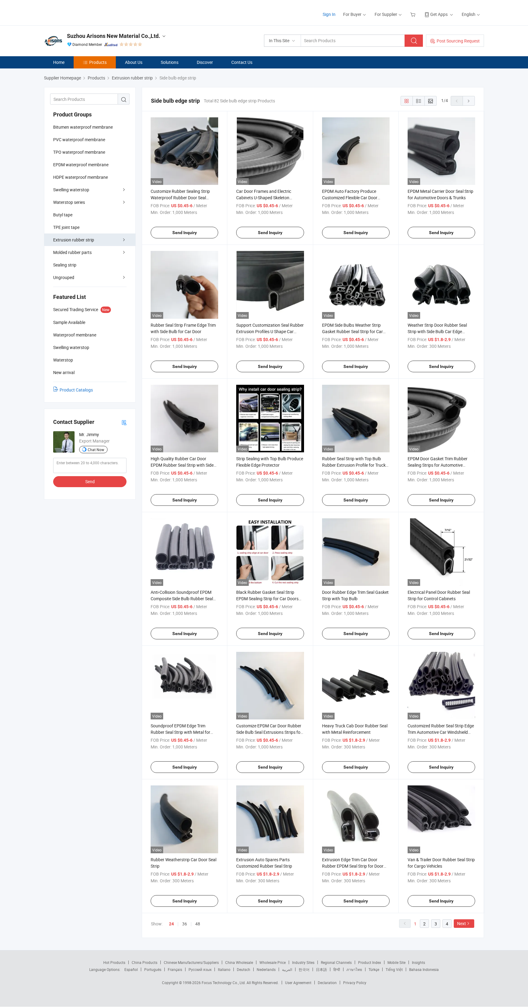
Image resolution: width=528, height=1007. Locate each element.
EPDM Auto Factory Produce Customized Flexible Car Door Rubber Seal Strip (349, 197)
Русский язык (200, 969)
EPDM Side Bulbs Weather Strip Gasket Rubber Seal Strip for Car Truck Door (352, 331)
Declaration (327, 982)
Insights (418, 962)
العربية (287, 969)
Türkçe (374, 969)
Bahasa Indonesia (424, 969)
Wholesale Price (272, 962)
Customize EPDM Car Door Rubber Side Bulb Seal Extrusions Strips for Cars (269, 732)
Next (461, 923)
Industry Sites (303, 962)
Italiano (224, 969)
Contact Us (241, 62)
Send (90, 481)
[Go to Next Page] (469, 100)
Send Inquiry (184, 232)
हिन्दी (336, 969)
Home (58, 62)
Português (152, 969)
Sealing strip (64, 265)
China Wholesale (239, 962)
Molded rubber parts (72, 252)
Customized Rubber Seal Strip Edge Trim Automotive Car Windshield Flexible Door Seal (441, 732)
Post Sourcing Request (458, 41)
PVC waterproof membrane (79, 139)
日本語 (321, 969)
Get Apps (439, 14)
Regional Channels (336, 962)
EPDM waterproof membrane (80, 164)
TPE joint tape (66, 227)
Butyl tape (62, 215)
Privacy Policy (354, 982)
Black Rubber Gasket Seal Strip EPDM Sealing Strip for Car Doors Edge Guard (267, 598)
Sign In (329, 14)
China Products (144, 962)
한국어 (304, 969)
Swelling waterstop (71, 190)
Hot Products (114, 962)
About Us (133, 62)
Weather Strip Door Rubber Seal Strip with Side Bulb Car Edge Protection (437, 331)
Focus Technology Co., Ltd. (224, 982)
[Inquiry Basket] (413, 14)
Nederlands (266, 969)
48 (197, 924)
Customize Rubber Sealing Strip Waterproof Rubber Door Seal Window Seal (180, 197)
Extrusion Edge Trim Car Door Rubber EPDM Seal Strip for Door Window (352, 866)
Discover (205, 62)
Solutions (169, 62)
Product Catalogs (76, 390)
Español (131, 969)
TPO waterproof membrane (79, 152)
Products (98, 62)
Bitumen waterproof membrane (83, 127)
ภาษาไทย (354, 969)
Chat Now (96, 449)
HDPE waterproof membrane (80, 177)
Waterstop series (69, 202)
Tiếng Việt (394, 969)
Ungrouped (63, 277)
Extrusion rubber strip (73, 240)
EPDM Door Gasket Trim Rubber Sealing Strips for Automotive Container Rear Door (438, 465)
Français (175, 969)
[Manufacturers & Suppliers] (83, 12)
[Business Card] (124, 422)
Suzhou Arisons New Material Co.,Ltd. (113, 36)
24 (171, 923)
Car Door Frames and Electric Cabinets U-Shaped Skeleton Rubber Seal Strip (263, 197)
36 (184, 924)
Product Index (369, 962)
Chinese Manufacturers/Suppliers (191, 962)
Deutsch (243, 969)
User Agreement (298, 982)
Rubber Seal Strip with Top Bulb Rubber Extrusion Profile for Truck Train (354, 465)
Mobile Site (396, 962)
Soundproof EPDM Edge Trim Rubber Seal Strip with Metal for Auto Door (180, 732)
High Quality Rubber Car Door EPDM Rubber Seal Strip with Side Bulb (182, 465)
